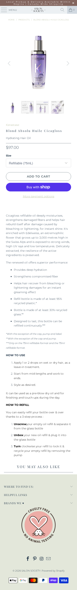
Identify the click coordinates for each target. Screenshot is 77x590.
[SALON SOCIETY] (38, 10)
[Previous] (10, 63)
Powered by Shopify (53, 570)
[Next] (67, 63)
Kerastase (12, 125)
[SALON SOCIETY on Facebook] (28, 559)
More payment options (38, 196)
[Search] (62, 10)
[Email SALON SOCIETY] (49, 559)
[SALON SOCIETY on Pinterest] (35, 559)
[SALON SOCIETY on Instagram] (42, 559)
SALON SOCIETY (31, 570)
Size (8, 155)
